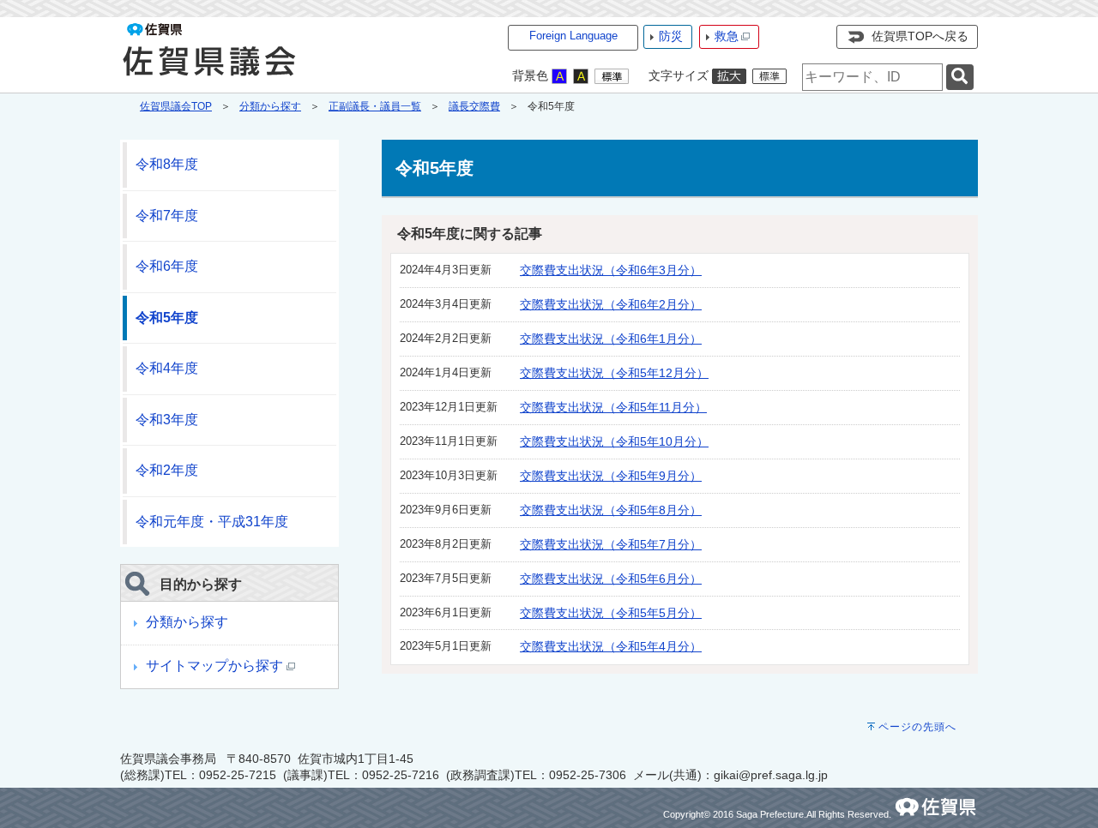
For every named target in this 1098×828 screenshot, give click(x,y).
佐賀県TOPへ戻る (920, 36)
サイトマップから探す (216, 665)
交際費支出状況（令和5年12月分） (614, 373)
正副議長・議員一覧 (375, 106)
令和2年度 (167, 470)
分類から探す (270, 106)
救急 (727, 36)
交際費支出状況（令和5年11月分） (613, 407)
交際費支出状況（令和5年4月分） (611, 646)
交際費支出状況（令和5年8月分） (611, 510)
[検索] (960, 77)
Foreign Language (573, 35)
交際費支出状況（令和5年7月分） (611, 544)
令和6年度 (167, 266)
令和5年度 (167, 317)
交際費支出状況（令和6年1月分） (611, 338)
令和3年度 (167, 419)
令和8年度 (167, 164)
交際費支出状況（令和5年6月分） (611, 578)
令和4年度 (167, 368)
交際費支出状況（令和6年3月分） (611, 270)
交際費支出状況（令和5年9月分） (611, 476)
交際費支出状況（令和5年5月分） (611, 613)
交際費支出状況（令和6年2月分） (611, 304)
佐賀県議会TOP (176, 106)
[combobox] (872, 77)
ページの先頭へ (917, 727)
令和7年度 (167, 215)
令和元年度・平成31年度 (212, 521)
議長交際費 (474, 106)
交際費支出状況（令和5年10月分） (614, 441)
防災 (671, 36)
